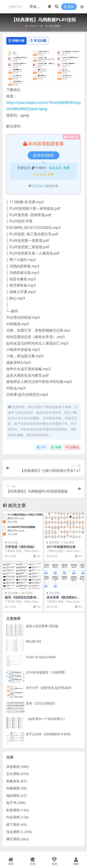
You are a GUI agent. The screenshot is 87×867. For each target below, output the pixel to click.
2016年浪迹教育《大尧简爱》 (46, 672)
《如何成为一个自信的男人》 (46, 719)
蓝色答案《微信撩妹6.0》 (62, 599)
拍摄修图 (13, 788)
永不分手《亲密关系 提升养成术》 (50, 688)
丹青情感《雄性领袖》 (20, 546)
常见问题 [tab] (40, 40)
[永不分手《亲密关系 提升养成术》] (15, 692)
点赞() (74, 447)
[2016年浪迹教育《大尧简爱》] (15, 676)
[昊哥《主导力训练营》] (15, 707)
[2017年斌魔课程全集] (64, 525)
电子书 (11, 802)
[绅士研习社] (15, 645)
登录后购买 (45, 155)
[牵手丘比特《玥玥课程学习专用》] (15, 738)
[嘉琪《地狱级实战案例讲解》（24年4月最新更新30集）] (23, 575)
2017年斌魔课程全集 (61, 546)
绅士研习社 (33, 641)
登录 (71, 6)
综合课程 (54, 26)
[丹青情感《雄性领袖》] (23, 525)
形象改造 (13, 781)
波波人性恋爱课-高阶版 (42, 626)
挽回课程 (54, 542)
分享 (43, 447)
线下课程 (13, 824)
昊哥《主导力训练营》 (41, 703)
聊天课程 (27, 593)
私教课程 (13, 810)
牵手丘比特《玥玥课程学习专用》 (49, 734)
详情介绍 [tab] (18, 40)
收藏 (58, 447)
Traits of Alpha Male (41, 657)
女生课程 (13, 773)
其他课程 (13, 766)
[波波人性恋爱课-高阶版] (15, 630)
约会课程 (13, 817)
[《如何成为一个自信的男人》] (15, 723)
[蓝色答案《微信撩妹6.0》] (64, 575)
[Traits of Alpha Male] (15, 661)
